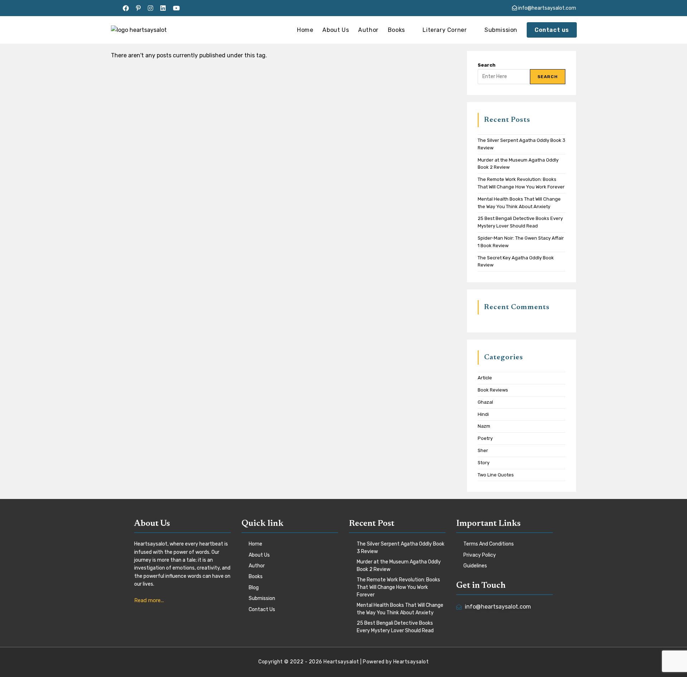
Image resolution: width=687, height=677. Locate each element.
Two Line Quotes (496, 474)
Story (483, 462)
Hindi (483, 414)
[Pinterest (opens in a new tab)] (138, 8)
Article (485, 377)
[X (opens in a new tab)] (115, 8)
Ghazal (485, 402)
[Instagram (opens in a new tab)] (150, 8)
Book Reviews (493, 390)
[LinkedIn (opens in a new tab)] (163, 8)
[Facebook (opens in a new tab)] (125, 8)
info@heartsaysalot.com (546, 8)
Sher (483, 450)
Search (487, 65)
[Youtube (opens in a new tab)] (176, 8)
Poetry (485, 438)
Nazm (484, 426)
